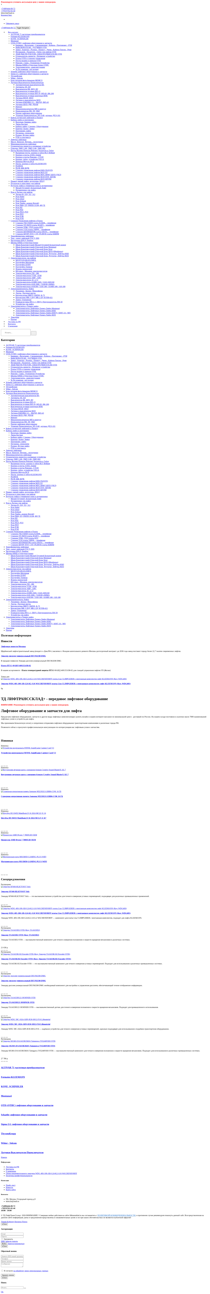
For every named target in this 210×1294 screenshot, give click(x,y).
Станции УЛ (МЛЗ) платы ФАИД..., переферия (35, 225)
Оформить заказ (12, 23)
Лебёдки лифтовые (18, 140)
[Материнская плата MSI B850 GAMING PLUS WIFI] (23, 857)
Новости (9, 1187)
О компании (13, 326)
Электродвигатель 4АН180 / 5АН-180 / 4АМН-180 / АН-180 (40, 286)
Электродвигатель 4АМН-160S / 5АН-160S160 (35, 282)
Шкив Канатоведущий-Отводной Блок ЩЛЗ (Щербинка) (39, 251)
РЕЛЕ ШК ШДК (22, 168)
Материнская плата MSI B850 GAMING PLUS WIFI (24, 861)
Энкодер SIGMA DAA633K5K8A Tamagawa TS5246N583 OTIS (28, 1046)
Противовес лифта (23, 131)
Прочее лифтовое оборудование (29, 113)
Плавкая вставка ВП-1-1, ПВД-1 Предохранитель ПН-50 (39, 302)
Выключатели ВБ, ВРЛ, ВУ (27, 89)
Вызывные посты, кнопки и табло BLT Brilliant (35, 153)
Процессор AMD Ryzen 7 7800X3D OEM (18, 840)
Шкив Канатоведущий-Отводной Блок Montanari (36, 247)
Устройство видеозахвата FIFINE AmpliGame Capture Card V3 (28, 753)
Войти (4, 1244)
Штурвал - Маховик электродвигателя (31, 271)
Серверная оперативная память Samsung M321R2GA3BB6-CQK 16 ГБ (32, 796)
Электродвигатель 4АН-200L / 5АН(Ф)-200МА (35, 284)
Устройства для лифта (25, 304)
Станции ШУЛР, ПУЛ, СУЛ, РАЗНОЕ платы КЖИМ (37, 234)
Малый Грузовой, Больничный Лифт (31, 188)
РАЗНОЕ (19, 166)
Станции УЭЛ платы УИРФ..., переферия (33, 229)
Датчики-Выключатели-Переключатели (27, 83)
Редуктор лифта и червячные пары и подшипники (31, 186)
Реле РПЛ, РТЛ (22, 212)
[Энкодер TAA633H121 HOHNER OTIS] (18, 998)
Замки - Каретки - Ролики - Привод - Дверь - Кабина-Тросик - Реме (43, 50)
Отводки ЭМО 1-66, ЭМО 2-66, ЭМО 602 (28, 148)
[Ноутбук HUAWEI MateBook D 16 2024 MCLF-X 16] (23, 813)
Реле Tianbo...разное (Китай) (27, 203)
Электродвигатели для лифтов (23, 258)
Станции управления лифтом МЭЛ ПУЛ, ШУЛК (36, 177)
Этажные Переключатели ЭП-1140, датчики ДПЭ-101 (38, 115)
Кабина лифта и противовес (22, 120)
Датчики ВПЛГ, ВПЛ (24, 98)
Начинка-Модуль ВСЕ (25, 161)
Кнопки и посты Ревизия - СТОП (30, 157)
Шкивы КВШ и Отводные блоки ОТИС (32, 65)
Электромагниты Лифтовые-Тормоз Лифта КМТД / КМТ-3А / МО (43, 313)
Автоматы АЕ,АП (23, 87)
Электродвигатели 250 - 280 (27, 273)
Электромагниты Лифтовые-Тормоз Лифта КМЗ (36, 311)
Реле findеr (20, 197)
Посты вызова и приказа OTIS (28, 61)
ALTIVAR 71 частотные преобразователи (28, 34)
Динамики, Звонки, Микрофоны (29, 291)
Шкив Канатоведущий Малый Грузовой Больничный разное (41, 245)
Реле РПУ (20, 214)
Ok (2, 1292)
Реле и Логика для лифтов (21, 192)
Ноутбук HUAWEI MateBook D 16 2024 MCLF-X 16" (24, 818)
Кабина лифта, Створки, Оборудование (32, 126)
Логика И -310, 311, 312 (25, 194)
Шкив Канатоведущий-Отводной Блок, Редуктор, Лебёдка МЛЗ (42, 256)
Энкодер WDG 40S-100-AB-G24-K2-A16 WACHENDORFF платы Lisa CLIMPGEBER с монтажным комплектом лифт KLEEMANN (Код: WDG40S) (66, 684)
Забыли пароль (11, 1241)
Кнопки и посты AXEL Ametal (28, 155)
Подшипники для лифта (26, 190)
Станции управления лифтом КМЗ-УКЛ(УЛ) (34, 170)
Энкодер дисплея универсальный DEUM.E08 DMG (23, 656)
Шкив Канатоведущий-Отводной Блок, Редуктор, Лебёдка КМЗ (42, 254)
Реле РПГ (19, 210)
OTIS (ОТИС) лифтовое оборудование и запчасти (31, 43)
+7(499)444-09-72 (8, 9)
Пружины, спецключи (25, 133)
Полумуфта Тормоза (24, 267)
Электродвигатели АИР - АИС (28, 278)
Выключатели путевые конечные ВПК (32, 96)
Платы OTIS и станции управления (30, 58)
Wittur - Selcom (17, 78)
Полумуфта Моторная (25, 262)
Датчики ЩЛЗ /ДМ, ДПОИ (27, 104)
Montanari (15, 41)
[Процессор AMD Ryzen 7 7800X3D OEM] (19, 835)
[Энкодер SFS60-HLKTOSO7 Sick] (16, 887)
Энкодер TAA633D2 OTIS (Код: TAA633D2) (20, 935)
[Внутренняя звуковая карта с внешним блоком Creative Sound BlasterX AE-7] (33, 770)
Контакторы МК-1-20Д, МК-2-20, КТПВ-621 (34, 297)
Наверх (4, 1157)
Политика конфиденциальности (19, 1176)
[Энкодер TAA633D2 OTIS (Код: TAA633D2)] (20, 930)
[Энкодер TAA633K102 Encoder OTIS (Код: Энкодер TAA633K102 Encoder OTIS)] (35, 954)
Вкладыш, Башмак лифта (26, 122)
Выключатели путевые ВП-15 (28, 91)
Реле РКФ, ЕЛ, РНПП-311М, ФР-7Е (30, 205)
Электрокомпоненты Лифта (22, 289)
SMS (3, 1241)
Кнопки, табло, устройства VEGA (30, 159)
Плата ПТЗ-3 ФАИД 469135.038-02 (16, 666)
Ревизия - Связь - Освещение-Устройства (33, 63)
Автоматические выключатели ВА (30, 85)
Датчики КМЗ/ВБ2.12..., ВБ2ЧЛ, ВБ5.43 (32, 102)
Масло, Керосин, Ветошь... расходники (27, 142)
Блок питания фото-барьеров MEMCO (27, 80)
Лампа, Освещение (23, 300)
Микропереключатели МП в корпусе (31, 109)
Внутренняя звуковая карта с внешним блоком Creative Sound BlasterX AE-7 (35, 774)
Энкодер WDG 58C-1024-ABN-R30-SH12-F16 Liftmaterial (25, 1024)
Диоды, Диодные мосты (26, 293)
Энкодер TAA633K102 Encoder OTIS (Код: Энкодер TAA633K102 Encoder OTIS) (36, 959)
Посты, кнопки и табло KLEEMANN (31, 164)
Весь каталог (13, 32)
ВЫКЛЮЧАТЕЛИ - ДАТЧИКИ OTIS (31, 47)
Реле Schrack (21, 201)
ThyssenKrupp (16, 76)
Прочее (9, 630)
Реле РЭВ (20, 216)
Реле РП (19, 208)
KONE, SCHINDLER (19, 39)
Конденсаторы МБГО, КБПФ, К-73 (30, 295)
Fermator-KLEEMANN (20, 36)
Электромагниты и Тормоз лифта (24, 306)
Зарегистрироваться (16, 1244)
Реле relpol (20, 199)
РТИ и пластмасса (23, 137)
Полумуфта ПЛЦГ (23, 265)
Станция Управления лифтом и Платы (27, 221)
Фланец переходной (24, 269)
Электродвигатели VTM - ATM (28, 276)
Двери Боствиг (22, 124)
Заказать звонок (8, 1275)
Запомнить (8, 1239)
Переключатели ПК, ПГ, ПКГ (28, 111)
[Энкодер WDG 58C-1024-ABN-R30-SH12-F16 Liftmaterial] (25, 1019)
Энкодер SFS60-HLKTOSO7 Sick (15, 891)
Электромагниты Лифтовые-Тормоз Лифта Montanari (38, 308)
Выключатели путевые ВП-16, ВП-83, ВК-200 (35, 93)
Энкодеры (15, 317)
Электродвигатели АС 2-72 (27, 280)
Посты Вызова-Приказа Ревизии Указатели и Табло (32, 151)
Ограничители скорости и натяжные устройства (31, 146)
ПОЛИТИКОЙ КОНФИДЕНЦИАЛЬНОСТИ (116, 1215)
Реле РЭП (20, 218)
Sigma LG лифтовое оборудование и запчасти (29, 74)
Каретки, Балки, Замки (25, 129)
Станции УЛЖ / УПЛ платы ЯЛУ (29, 227)
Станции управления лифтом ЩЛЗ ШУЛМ (33, 179)
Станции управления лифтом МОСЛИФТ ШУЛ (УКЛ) (38, 175)
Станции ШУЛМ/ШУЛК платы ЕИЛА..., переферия (37, 232)
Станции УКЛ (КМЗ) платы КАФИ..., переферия (36, 223)
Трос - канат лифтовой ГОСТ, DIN (25, 238)
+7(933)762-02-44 (8, 11)
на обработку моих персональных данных (30, 1271)
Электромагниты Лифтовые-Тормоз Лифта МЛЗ (36, 315)
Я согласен (25, 1271)
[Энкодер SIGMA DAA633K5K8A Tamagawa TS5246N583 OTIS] (28, 1041)
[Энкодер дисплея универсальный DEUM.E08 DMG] (23, 976)
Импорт (19, 107)
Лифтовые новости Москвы (13, 646)
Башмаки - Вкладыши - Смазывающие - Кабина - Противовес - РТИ (44, 45)
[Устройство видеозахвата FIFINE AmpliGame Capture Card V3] (27, 748)
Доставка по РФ (12, 1167)
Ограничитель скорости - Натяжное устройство (35, 56)
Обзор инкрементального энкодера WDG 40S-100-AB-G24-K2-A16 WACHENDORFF (41, 1173)
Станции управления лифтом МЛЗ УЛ (31, 172)
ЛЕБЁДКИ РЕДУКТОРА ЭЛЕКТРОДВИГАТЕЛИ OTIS (39, 54)
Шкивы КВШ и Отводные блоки (24, 243)
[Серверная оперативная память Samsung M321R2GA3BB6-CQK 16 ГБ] (31, 791)
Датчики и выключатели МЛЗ (28, 100)
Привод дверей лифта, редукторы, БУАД (27, 181)
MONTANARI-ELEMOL (26, 260)
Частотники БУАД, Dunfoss (22, 240)
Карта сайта (11, 1190)
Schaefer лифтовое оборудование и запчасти (29, 72)
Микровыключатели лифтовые (23, 144)
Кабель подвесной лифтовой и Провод (27, 118)
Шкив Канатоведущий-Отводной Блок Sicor (34, 249)
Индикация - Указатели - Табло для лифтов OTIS (36, 52)
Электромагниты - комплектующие (30, 67)
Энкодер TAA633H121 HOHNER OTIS (18, 1002)
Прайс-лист (10, 1185)
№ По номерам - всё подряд (27, 69)
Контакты (10, 1169)
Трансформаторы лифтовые (22, 236)
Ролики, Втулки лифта (25, 135)
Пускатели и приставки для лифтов (25, 183)
